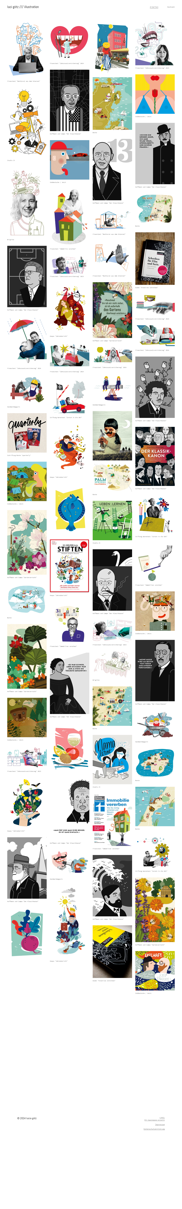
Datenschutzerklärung (154, 1129)
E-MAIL (162, 1118)
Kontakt (171, 7)
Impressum (160, 1124)
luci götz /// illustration (23, 7)
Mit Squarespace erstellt (155, 1120)
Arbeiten (154, 7)
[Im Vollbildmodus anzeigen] (27, 49)
